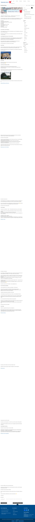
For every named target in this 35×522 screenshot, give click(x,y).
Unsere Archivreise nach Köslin (4, 511)
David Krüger (6, 14)
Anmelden (25, 47)
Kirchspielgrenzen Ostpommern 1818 (27, 18)
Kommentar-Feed (25, 50)
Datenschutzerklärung (15, 511)
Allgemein (25, 22)
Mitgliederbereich (13, 3)
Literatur (25, 34)
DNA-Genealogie (25, 25)
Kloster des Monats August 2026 (27, 11)
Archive (29, 5)
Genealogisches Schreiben (26, 28)
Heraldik (25, 31)
